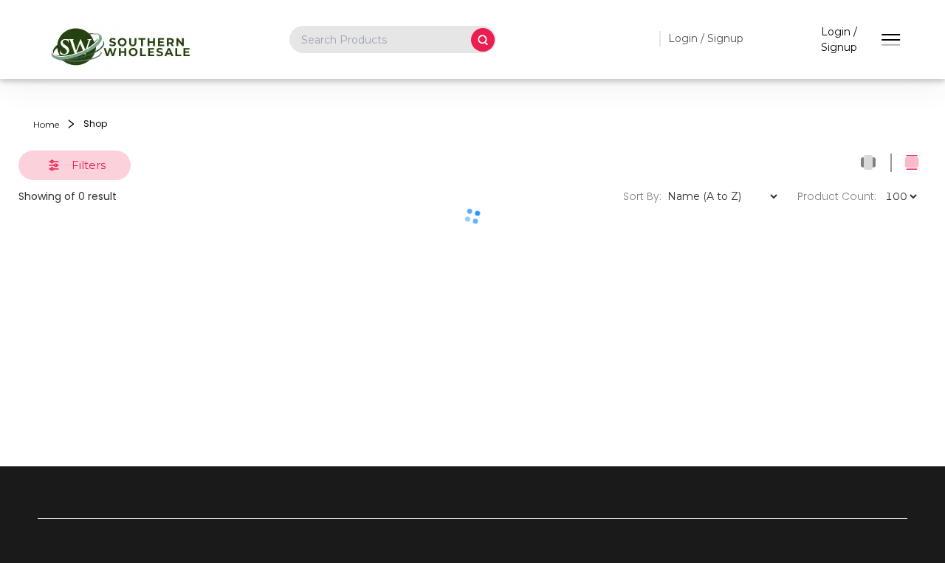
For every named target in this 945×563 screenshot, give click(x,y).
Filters (89, 165)
